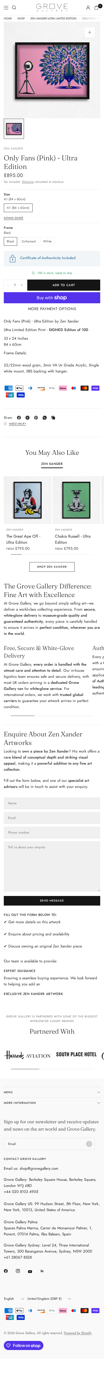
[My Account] (88, 8)
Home (8, 18)
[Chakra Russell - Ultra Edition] (76, 500)
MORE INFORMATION (20, 1103)
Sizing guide (13, 218)
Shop (21, 18)
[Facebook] (20, 418)
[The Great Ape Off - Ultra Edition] (27, 500)
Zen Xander (52, 464)
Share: (8, 417)
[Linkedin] (45, 1271)
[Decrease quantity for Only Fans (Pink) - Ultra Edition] (8, 285)
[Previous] (15, 70)
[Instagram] (21, 1271)
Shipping (28, 182)
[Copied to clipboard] (54, 418)
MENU (8, 1092)
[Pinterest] (37, 418)
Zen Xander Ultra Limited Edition (53, 18)
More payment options (52, 309)
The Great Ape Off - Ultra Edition (23, 539)
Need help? (17, 424)
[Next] (89, 70)
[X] (28, 418)
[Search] (14, 8)
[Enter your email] (89, 1144)
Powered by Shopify (78, 1333)
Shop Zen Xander (52, 567)
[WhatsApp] (46, 418)
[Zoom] (89, 32)
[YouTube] (33, 1271)
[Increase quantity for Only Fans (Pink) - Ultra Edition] (21, 285)
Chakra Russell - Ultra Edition (73, 539)
